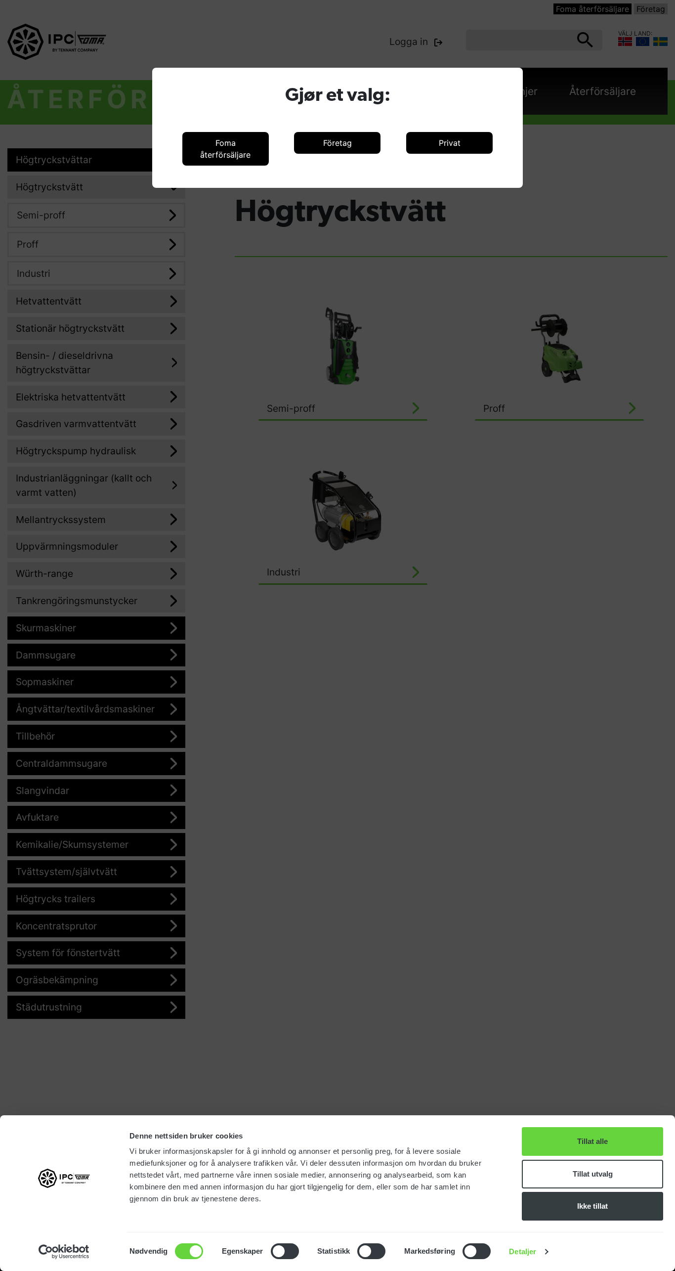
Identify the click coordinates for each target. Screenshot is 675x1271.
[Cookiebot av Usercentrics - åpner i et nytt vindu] (64, 1251)
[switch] (285, 1251)
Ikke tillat (592, 1206)
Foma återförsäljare (225, 149)
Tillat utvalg (593, 1174)
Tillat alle (592, 1141)
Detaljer (522, 1251)
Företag (337, 143)
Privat (450, 143)
